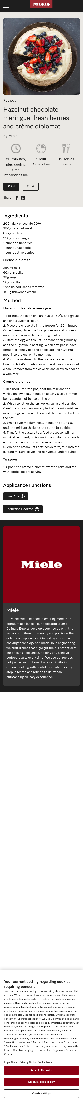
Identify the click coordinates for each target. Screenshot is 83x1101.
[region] (41, 1035)
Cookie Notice (45, 1062)
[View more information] (23, 496)
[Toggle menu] (6, 6)
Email (31, 186)
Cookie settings (41, 1093)
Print (11, 186)
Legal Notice (11, 1062)
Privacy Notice (28, 1062)
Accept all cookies (41, 1070)
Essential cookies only (41, 1082)
